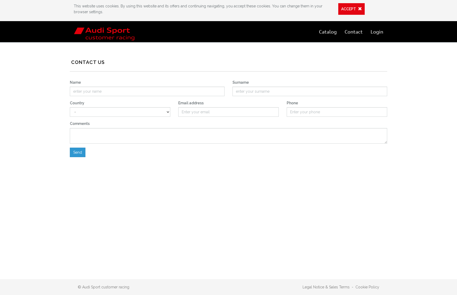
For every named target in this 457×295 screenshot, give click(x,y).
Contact (354, 32)
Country (77, 103)
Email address (191, 103)
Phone (292, 103)
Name (75, 82)
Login (377, 32)
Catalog (328, 32)
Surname (240, 82)
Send (77, 152)
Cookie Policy (367, 287)
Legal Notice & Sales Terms (326, 287)
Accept (349, 9)
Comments (80, 123)
